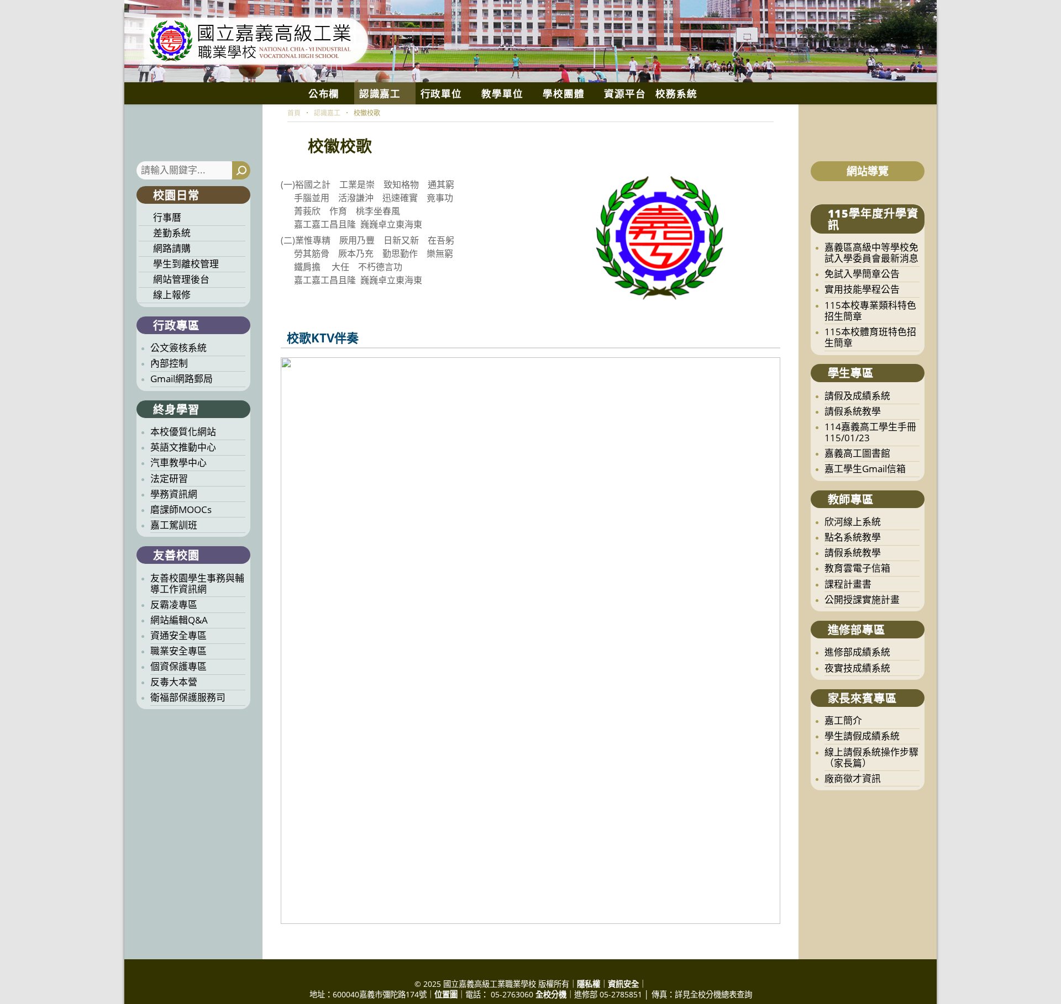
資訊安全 (623, 984)
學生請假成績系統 (862, 736)
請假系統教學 (852, 411)
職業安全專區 (178, 650)
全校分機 (550, 994)
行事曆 (167, 217)
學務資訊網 (173, 494)
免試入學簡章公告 (862, 273)
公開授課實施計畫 (862, 599)
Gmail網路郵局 (181, 378)
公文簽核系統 (178, 347)
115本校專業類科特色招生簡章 (870, 311)
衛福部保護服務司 (187, 697)
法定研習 (169, 478)
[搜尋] (241, 170)
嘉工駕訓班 (173, 525)
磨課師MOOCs (181, 509)
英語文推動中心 (183, 447)
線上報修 (172, 294)
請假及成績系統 (857, 395)
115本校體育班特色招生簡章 (870, 337)
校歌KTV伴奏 (323, 337)
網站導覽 (868, 171)
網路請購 (172, 248)
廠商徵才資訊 (852, 778)
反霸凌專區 (173, 604)
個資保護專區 (178, 666)
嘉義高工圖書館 (857, 453)
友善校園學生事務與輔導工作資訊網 (197, 583)
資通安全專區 (178, 635)
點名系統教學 (852, 537)
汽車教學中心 (178, 462)
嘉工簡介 (843, 720)
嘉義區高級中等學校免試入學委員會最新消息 (871, 253)
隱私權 (588, 984)
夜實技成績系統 (857, 668)
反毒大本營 (173, 681)
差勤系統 (172, 232)
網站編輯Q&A (179, 620)
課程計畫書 (847, 584)
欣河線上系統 (852, 521)
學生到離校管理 (186, 263)
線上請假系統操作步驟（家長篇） (871, 757)
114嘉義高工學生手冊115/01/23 (870, 432)
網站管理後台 (181, 279)
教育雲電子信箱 (857, 568)
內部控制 (169, 363)
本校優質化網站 (183, 431)
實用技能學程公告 (862, 289)
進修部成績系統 (857, 652)
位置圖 (446, 994)
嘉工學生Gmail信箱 (865, 468)
